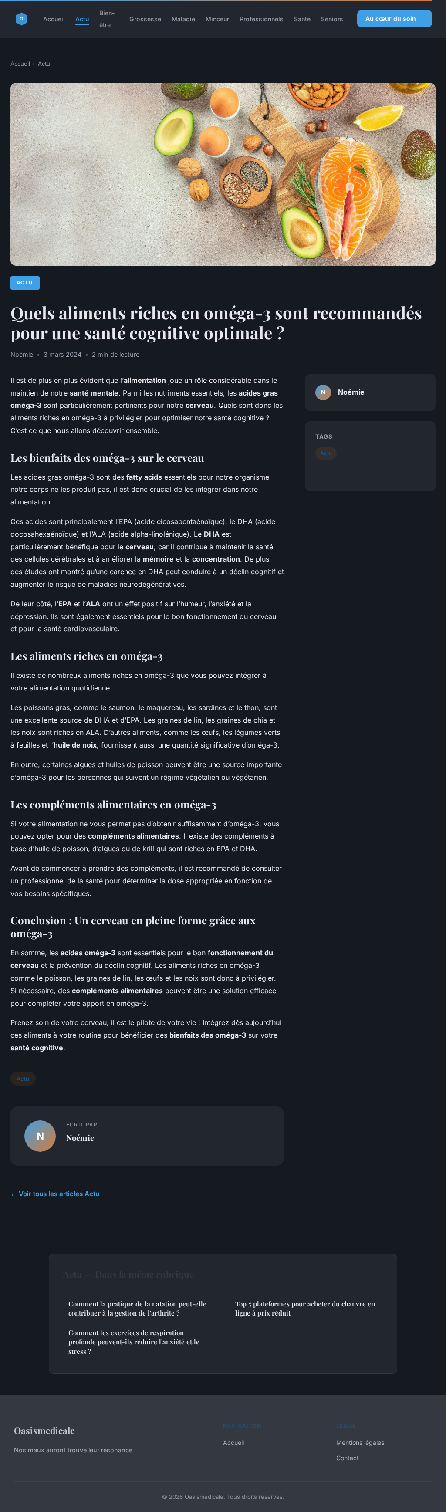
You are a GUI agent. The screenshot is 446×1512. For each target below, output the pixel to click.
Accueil (54, 19)
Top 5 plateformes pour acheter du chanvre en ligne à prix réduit (305, 1308)
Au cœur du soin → (394, 18)
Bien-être (107, 18)
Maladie (183, 19)
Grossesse (145, 19)
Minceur (217, 19)
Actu (82, 19)
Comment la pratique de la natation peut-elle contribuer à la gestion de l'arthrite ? (137, 1308)
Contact (347, 1457)
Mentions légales (360, 1442)
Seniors (332, 19)
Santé (302, 19)
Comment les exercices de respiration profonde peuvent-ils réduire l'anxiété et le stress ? (133, 1342)
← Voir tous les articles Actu (54, 1194)
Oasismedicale (44, 1430)
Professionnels (262, 19)
